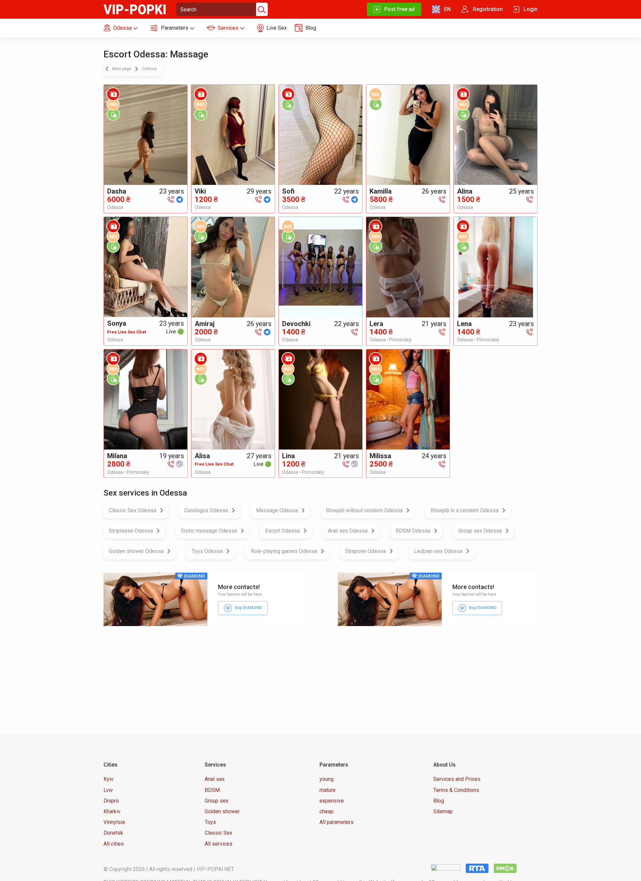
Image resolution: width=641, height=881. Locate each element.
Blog (438, 801)
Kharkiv (112, 811)
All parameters (336, 822)
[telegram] (179, 199)
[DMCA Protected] (505, 868)
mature (327, 790)
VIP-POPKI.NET (215, 869)
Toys (210, 822)
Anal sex (215, 779)
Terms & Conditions (456, 790)
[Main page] (134, 9)
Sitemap (443, 811)
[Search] (261, 9)
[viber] (179, 464)
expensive (331, 801)
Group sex (216, 801)
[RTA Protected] (477, 868)
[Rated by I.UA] (445, 868)
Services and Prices (456, 779)
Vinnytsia (114, 822)
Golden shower (222, 811)
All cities (113, 844)
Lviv (108, 790)
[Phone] (171, 199)
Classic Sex (218, 833)
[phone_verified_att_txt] (113, 114)
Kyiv (108, 779)
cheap (326, 811)
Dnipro (111, 801)
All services (218, 844)
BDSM (212, 790)
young (326, 779)
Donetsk (113, 833)
